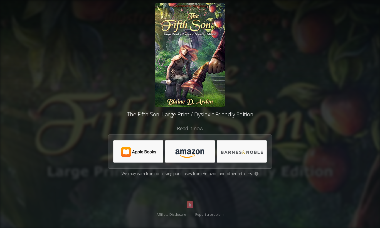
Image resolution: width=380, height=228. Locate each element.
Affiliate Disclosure (171, 214)
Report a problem (209, 214)
